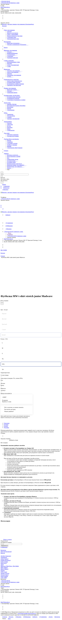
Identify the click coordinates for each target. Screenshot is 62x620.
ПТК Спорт (4, 572)
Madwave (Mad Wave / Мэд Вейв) (10, 566)
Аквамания (4, 557)
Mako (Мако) (4, 567)
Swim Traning (4, 576)
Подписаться (4, 545)
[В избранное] (2, 302)
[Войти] (1, 203)
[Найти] (2, 182)
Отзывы (6, 424)
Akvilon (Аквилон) (6, 556)
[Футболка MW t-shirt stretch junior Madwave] (31, 274)
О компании (4, 547)
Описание (6, 423)
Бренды (3, 553)
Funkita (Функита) (6, 560)
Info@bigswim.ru (5, 7)
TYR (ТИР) (4, 577)
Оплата (6, 426)
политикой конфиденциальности (27, 613)
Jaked (2, 564)
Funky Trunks (4, 561)
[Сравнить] (2, 304)
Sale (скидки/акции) (6, 551)
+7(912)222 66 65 (5, 1)
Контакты (3, 550)
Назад (9, 233)
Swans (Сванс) (5, 575)
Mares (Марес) (4, 569)
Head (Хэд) (4, 563)
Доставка (6, 427)
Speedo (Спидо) (5, 573)
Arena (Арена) (4, 559)
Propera (3, 570)
